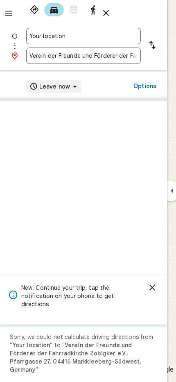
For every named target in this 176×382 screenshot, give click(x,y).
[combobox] (83, 36)
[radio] (34, 10)
